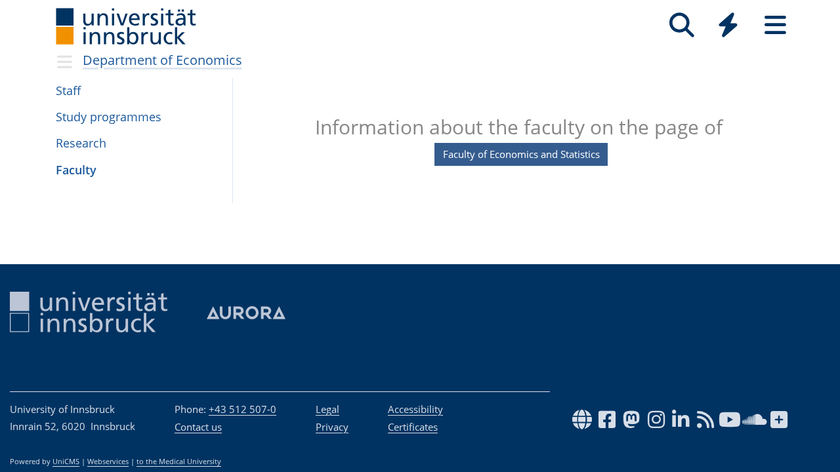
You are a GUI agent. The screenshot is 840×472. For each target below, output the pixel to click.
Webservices (108, 461)
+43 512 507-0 (242, 409)
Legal (327, 409)
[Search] (681, 25)
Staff (68, 90)
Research (81, 143)
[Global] (728, 26)
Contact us (198, 426)
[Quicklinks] (728, 25)
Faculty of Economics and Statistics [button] (521, 154)
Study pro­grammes (108, 117)
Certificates (413, 426)
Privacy (332, 426)
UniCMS (65, 461)
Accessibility (415, 409)
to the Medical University (178, 461)
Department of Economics (162, 60)
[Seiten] (775, 25)
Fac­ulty (76, 170)
